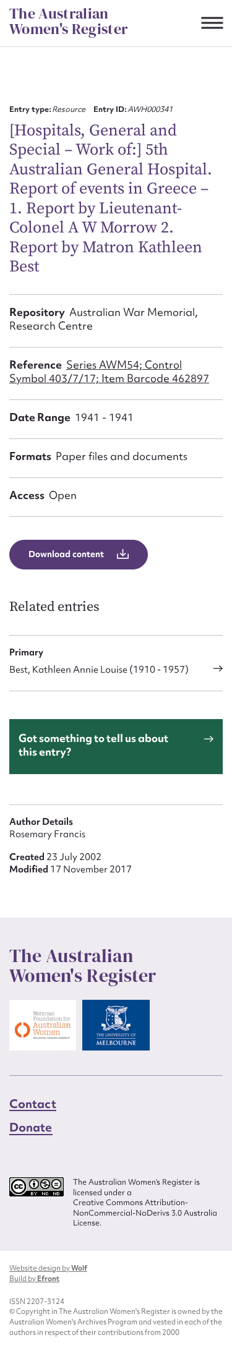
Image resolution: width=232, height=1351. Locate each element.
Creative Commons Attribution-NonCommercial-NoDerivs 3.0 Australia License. (145, 1213)
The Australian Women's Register (68, 21)
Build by (34, 1279)
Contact (32, 1104)
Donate (31, 1127)
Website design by (48, 1268)
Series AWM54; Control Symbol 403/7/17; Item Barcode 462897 (109, 371)
